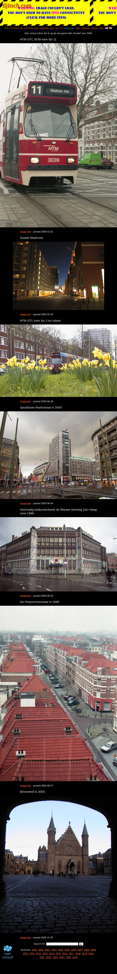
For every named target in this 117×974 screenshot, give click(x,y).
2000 (34, 949)
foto (21, 28)
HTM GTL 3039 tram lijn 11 (38, 39)
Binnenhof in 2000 (32, 791)
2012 (38, 953)
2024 (61, 957)
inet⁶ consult (69, 28)
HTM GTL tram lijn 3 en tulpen (40, 320)
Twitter (77, 28)
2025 (68, 957)
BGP (26, 28)
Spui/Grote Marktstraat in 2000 (41, 407)
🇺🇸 (106, 28)
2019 (84, 953)
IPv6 (31, 28)
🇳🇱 (110, 28)
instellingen (43, 28)
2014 (51, 953)
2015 (58, 953)
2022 (48, 957)
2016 (64, 953)
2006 (73, 949)
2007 (80, 949)
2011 (31, 953)
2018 (77, 953)
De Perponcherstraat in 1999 (39, 601)
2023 (55, 957)
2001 (40, 949)
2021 (42, 957)
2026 (74, 957)
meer (36, 28)
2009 (93, 949)
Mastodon (86, 28)
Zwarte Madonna (31, 237)
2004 (60, 949)
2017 (71, 953)
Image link (25, 231)
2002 (47, 949)
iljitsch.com (16, 5)
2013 (45, 953)
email (101, 28)
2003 (53, 949)
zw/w (52, 28)
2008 (86, 949)
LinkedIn (94, 28)
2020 (90, 953)
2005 (66, 949)
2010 (25, 953)
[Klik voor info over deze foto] (58, 135)
